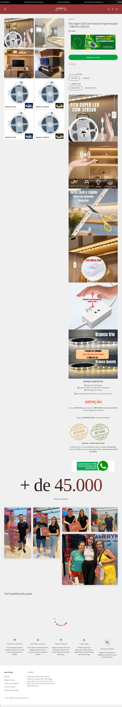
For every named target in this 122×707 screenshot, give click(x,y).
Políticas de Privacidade (11, 690)
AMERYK (71, 19)
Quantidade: (72, 64)
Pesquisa (7, 677)
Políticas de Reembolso (11, 683)
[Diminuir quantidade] (71, 68)
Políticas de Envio (9, 680)
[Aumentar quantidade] (79, 68)
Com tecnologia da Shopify (21, 698)
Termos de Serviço (9, 687)
